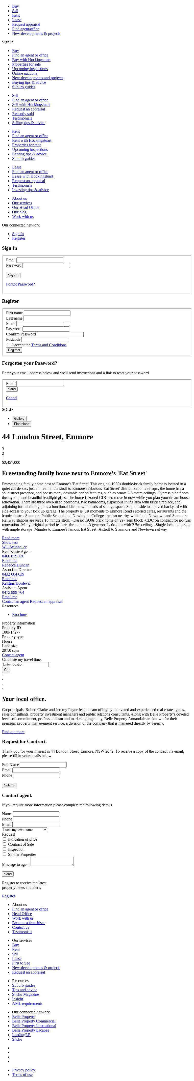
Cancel (11, 398)
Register (8, 896)
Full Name (10, 764)
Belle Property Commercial (34, 1021)
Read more (10, 538)
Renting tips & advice (29, 154)
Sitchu (17, 1039)
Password (13, 265)
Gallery (19, 418)
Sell (15, 11)
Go (6, 670)
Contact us (20, 927)
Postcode (13, 339)
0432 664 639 (13, 574)
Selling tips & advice (28, 123)
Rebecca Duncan (15, 565)
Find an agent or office (30, 55)
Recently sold (23, 113)
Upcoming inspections (30, 69)
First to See (21, 963)
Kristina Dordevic (16, 583)
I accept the (39, 345)
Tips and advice (24, 990)
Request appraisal (26, 24)
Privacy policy (23, 1070)
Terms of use (22, 1074)
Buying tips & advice (29, 82)
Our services (22, 203)
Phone (7, 775)
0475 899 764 (13, 592)
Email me (9, 560)
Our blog (19, 212)
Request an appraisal (28, 109)
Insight (17, 999)
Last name (14, 318)
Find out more (13, 732)
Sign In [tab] (18, 234)
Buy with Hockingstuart (31, 60)
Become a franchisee (28, 923)
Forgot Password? (20, 284)
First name (14, 313)
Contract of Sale (21, 844)
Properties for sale (26, 64)
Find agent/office (25, 29)
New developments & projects (36, 33)
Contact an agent (15, 601)
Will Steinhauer (14, 547)
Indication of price (22, 839)
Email (10, 260)
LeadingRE (21, 1035)
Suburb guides (23, 87)
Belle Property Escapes (30, 1030)
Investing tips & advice (30, 190)
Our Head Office (25, 207)
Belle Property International (34, 1025)
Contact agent (13, 655)
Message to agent (16, 864)
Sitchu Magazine (25, 994)
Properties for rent (26, 145)
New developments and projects (37, 78)
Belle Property (23, 1016)
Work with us (23, 216)
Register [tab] (18, 238)
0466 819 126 (13, 556)
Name (7, 814)
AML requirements (27, 1003)
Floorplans (21, 424)
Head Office (22, 914)
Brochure (19, 614)
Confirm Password (21, 334)
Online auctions (24, 73)
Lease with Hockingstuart (32, 176)
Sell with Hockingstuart (31, 104)
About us (19, 198)
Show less (10, 542)
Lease (16, 20)
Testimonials (22, 118)
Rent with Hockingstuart (31, 140)
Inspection (16, 849)
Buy (15, 6)
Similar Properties (22, 854)
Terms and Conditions (48, 345)
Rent (16, 15)
